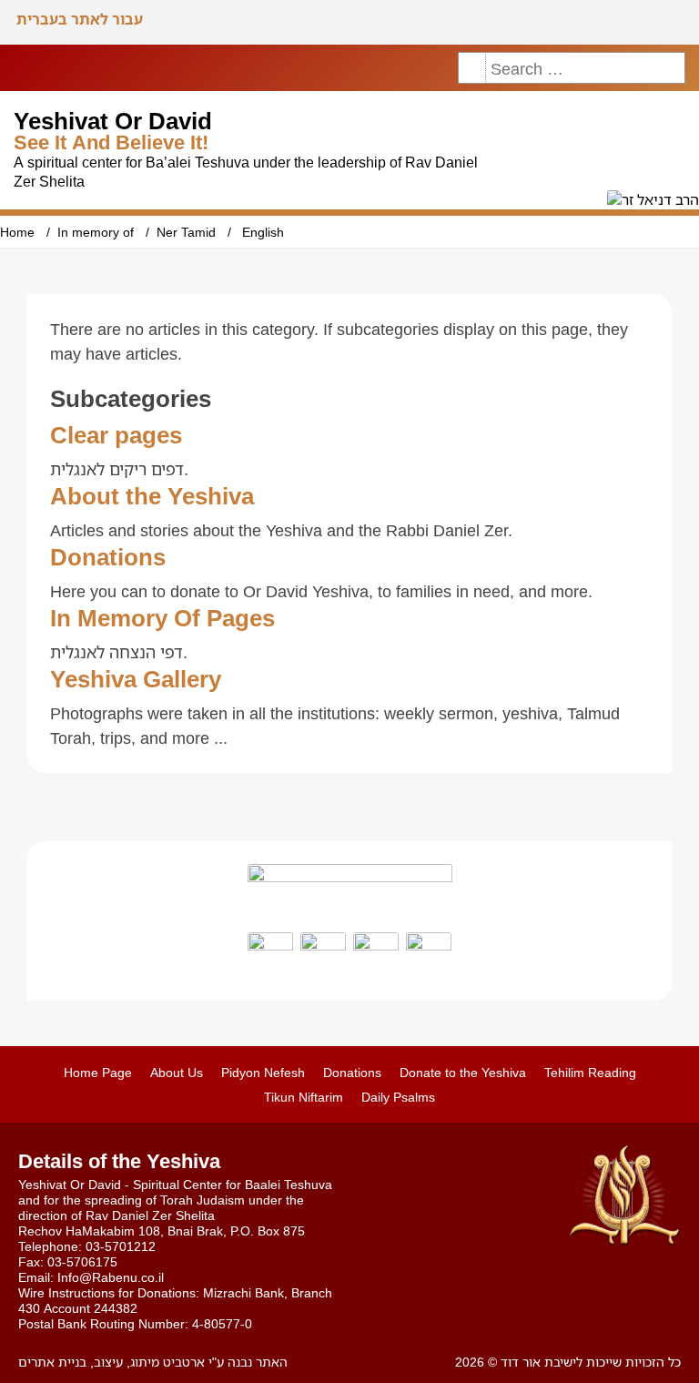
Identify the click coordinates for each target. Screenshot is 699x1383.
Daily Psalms (398, 1096)
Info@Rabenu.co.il (110, 1277)
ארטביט (182, 1361)
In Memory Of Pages (162, 617)
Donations (108, 556)
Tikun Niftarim (303, 1096)
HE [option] (674, 22)
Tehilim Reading (590, 1072)
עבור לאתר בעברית (79, 19)
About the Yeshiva (152, 495)
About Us (176, 1072)
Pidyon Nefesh (263, 1072)
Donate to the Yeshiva (463, 1072)
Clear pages (116, 434)
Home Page (98, 1072)
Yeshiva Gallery (135, 678)
